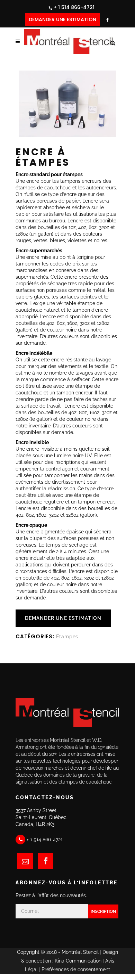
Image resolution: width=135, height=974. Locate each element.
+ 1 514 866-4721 (74, 7)
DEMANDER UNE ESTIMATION (62, 19)
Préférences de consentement (76, 969)
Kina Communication (78, 961)
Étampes (67, 636)
